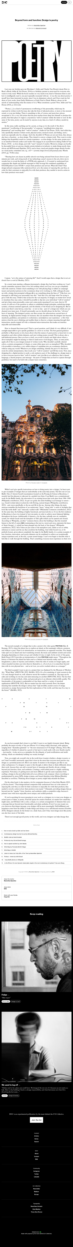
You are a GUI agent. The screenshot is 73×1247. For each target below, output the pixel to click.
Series (36, 1139)
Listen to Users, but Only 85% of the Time (16, 853)
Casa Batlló (8, 860)
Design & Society (14, 1095)
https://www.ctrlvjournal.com (50, 151)
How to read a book (9, 830)
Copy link (7, 897)
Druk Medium (37, 1209)
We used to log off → (11, 1085)
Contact (36, 1156)
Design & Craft (15, 1001)
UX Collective (48, 1233)
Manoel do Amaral (41, 28)
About (36, 1153)
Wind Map (7, 847)
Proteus (6, 840)
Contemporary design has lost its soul (15, 834)
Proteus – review (9, 856)
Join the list (36, 1120)
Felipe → (6, 995)
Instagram (36, 1171)
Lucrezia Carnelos (35, 639)
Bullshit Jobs (7, 837)
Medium (36, 1191)
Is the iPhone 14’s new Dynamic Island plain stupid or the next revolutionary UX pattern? (29, 863)
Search (36, 1141)
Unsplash (44, 483)
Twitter (36, 1174)
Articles (64, 2)
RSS (36, 1159)
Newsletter (36, 1188)
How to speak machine (10, 843)
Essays (36, 1194)
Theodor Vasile (35, 483)
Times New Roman (36, 1212)
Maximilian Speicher (39, 25)
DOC (53, 871)
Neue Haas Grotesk (36, 1206)
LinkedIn (36, 1177)
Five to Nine (5, 1001)
